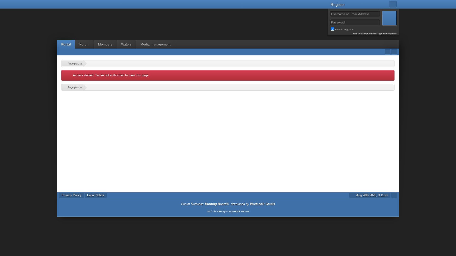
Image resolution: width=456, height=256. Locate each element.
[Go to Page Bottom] (394, 51)
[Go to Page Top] (394, 195)
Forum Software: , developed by (228, 204)
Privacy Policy (71, 195)
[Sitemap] (387, 51)
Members (105, 44)
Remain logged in (366, 29)
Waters (126, 44)
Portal (66, 44)
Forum (84, 44)
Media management (155, 44)
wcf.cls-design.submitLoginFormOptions (375, 33)
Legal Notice (95, 195)
